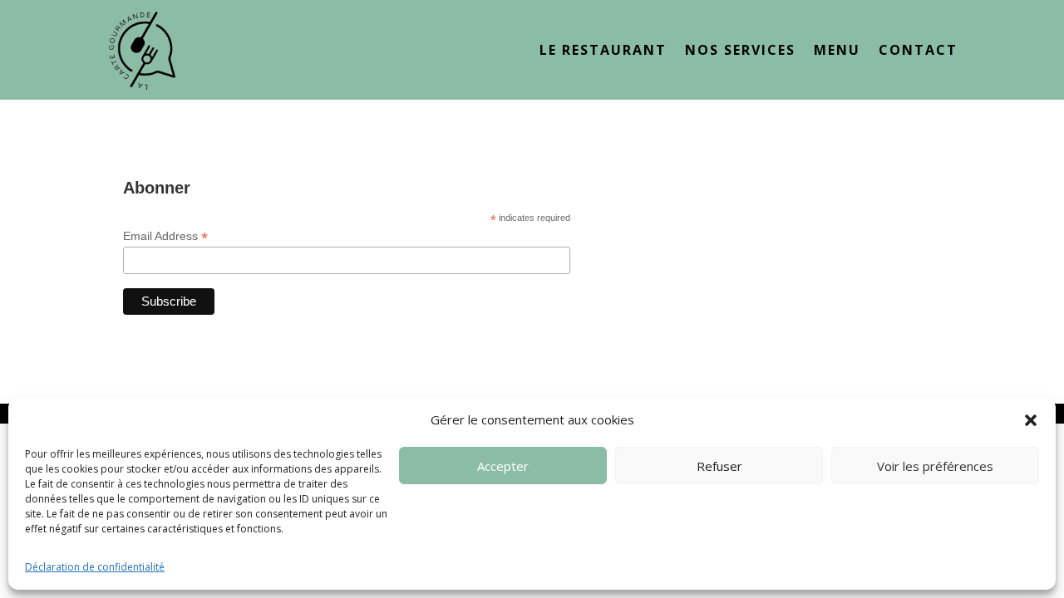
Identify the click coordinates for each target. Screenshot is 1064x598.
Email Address (165, 236)
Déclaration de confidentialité (95, 567)
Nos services (740, 51)
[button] (1030, 420)
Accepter (503, 466)
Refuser (719, 466)
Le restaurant (603, 51)
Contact (918, 51)
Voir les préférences (935, 466)
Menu (837, 51)
